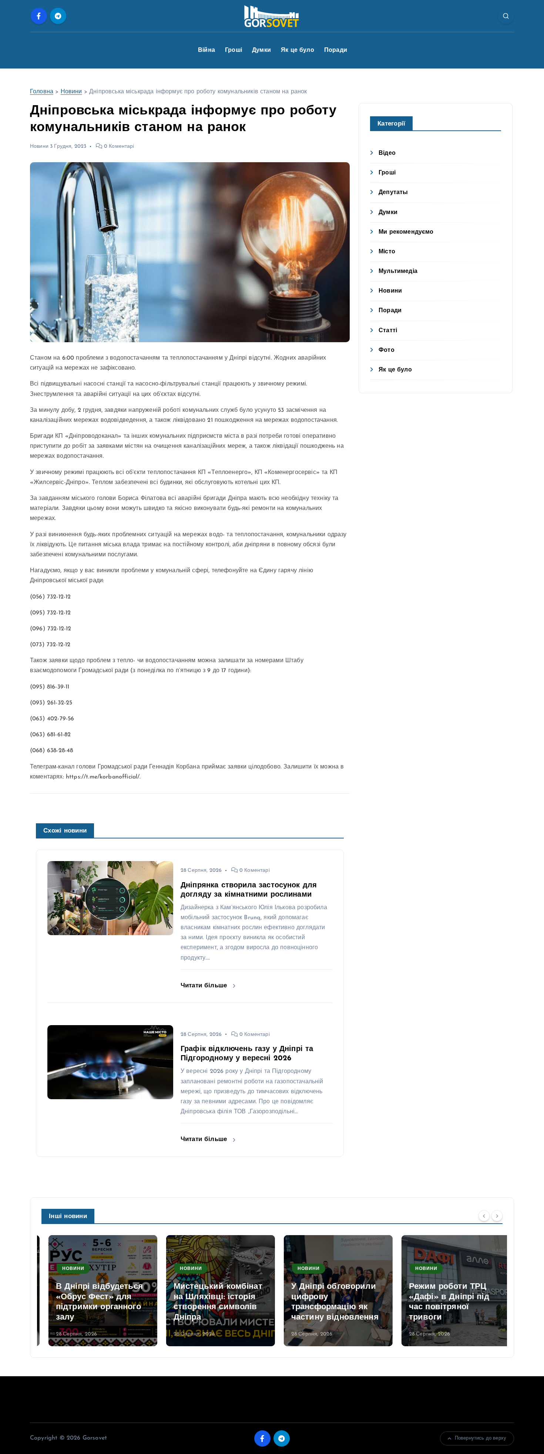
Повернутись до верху (480, 1438)
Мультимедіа (398, 271)
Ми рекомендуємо (406, 232)
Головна (41, 92)
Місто (387, 252)
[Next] (497, 1215)
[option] (95, 1290)
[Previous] (484, 1215)
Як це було (297, 50)
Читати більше (205, 986)
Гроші (233, 50)
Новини (71, 92)
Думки (261, 50)
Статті (388, 331)
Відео (387, 153)
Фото (386, 350)
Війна (206, 50)
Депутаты (393, 193)
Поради (335, 50)
